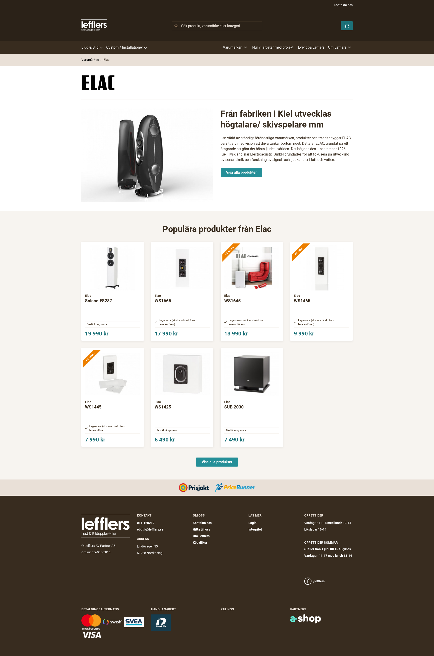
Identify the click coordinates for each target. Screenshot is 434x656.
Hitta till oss (201, 529)
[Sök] (176, 25)
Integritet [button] (255, 529)
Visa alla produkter (241, 172)
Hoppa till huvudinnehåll (215, 6)
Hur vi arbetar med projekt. (273, 47)
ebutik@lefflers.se (150, 529)
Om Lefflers (201, 536)
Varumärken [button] (232, 47)
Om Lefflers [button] (337, 47)
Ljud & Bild (90, 47)
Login (252, 523)
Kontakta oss (343, 5)
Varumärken (90, 59)
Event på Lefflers (311, 47)
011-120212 (145, 523)
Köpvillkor (200, 542)
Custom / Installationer (124, 47)
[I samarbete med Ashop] (305, 618)
